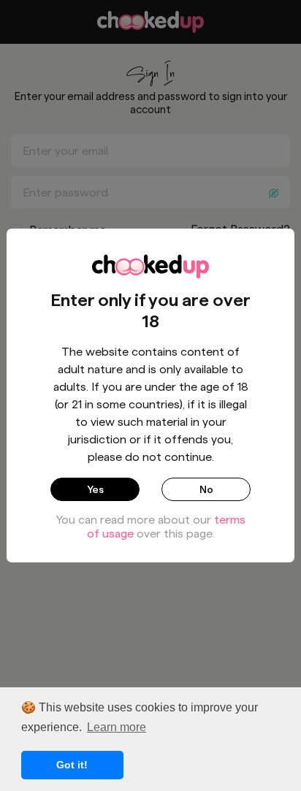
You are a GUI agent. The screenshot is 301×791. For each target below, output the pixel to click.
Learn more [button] (116, 727)
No (206, 489)
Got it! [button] (72, 765)
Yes (95, 489)
